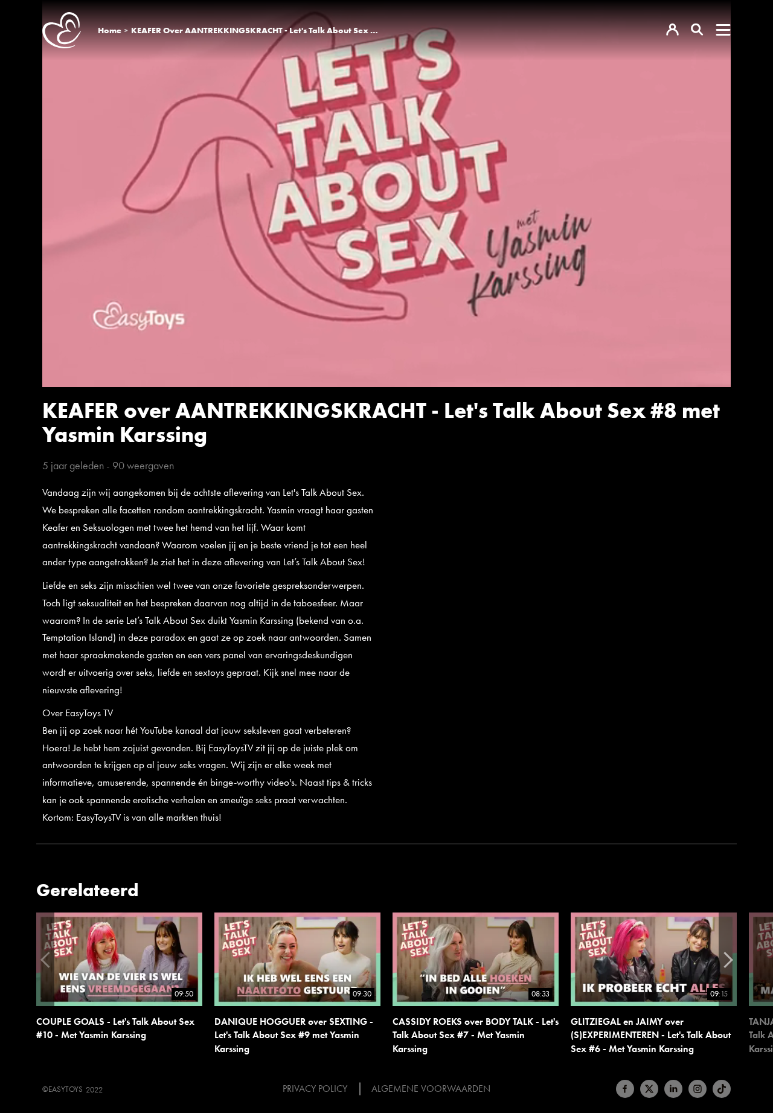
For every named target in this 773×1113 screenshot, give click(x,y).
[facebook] (625, 1089)
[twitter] (649, 1089)
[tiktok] (722, 1089)
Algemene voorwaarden (430, 1089)
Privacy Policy (315, 1089)
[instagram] (697, 1089)
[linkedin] (673, 1089)
